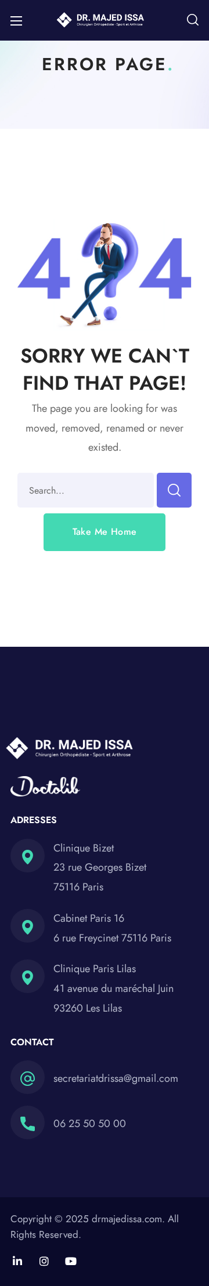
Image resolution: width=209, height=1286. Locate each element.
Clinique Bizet (83, 848)
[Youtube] (71, 1261)
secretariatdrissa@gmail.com (115, 1078)
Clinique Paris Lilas (94, 968)
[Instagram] (44, 1261)
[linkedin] (17, 1261)
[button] (193, 20)
